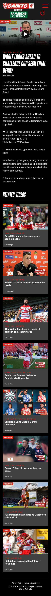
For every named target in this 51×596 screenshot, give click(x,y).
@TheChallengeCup (16, 131)
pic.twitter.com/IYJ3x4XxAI (16, 142)
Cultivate (28, 589)
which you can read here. (29, 106)
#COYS (23, 138)
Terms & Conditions (31, 583)
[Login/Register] (42, 13)
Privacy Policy (17, 583)
